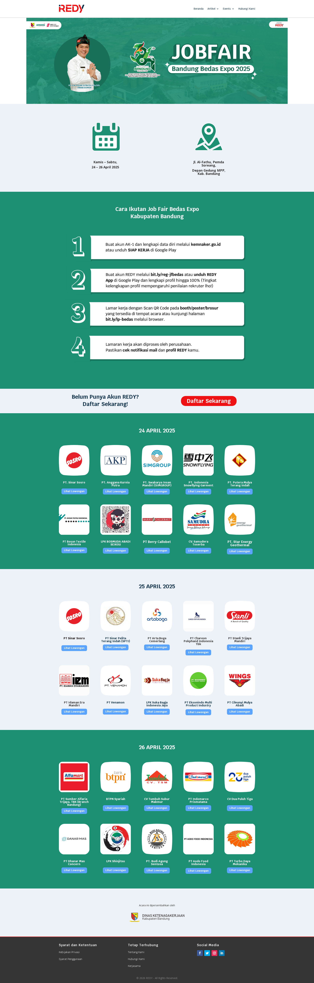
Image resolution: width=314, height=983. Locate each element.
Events (227, 8)
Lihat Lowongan (74, 491)
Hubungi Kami (246, 8)
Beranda (199, 8)
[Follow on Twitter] (207, 953)
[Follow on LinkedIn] (222, 953)
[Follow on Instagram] (214, 953)
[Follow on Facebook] (200, 953)
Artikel (211, 8)
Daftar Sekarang (209, 401)
